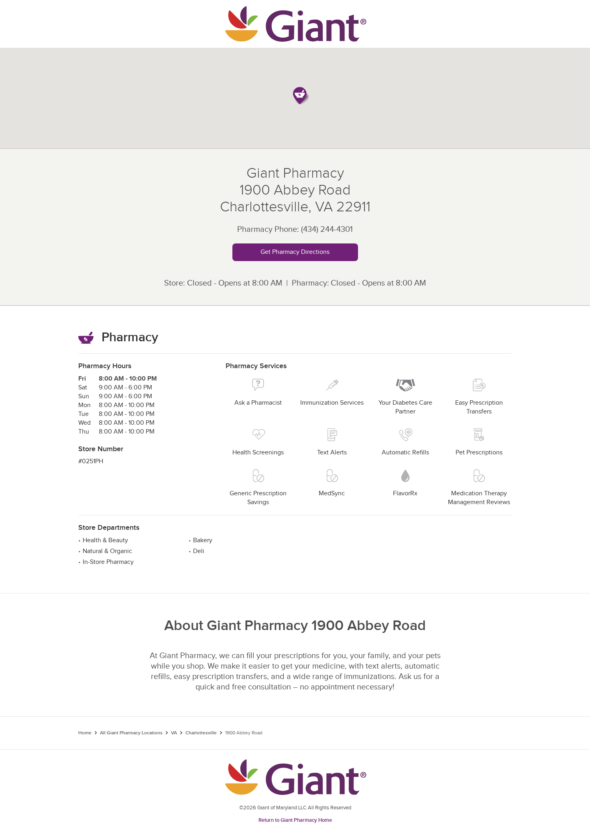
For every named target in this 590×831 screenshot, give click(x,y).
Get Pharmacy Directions (295, 252)
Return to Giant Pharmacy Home (295, 820)
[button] (301, 95)
